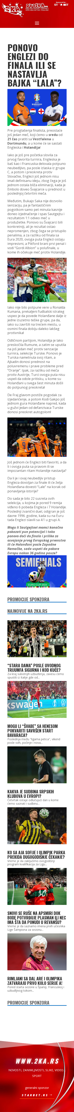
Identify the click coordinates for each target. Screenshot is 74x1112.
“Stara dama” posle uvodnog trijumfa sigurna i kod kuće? (34, 667)
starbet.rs (35, 1095)
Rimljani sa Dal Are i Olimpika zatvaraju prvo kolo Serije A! (34, 980)
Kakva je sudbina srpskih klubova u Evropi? (30, 793)
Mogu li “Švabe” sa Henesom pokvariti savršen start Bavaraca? (32, 730)
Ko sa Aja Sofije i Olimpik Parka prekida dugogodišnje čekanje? (36, 854)
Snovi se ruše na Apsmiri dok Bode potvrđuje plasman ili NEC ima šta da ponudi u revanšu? (36, 917)
